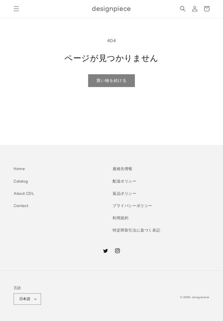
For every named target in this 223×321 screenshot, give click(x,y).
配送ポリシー (125, 181)
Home (19, 168)
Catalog (21, 181)
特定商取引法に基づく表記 (136, 230)
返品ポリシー (125, 193)
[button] (16, 9)
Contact (21, 205)
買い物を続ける (111, 80)
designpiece (200, 297)
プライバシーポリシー (132, 205)
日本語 (24, 299)
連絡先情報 (122, 168)
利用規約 (120, 217)
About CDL (24, 193)
